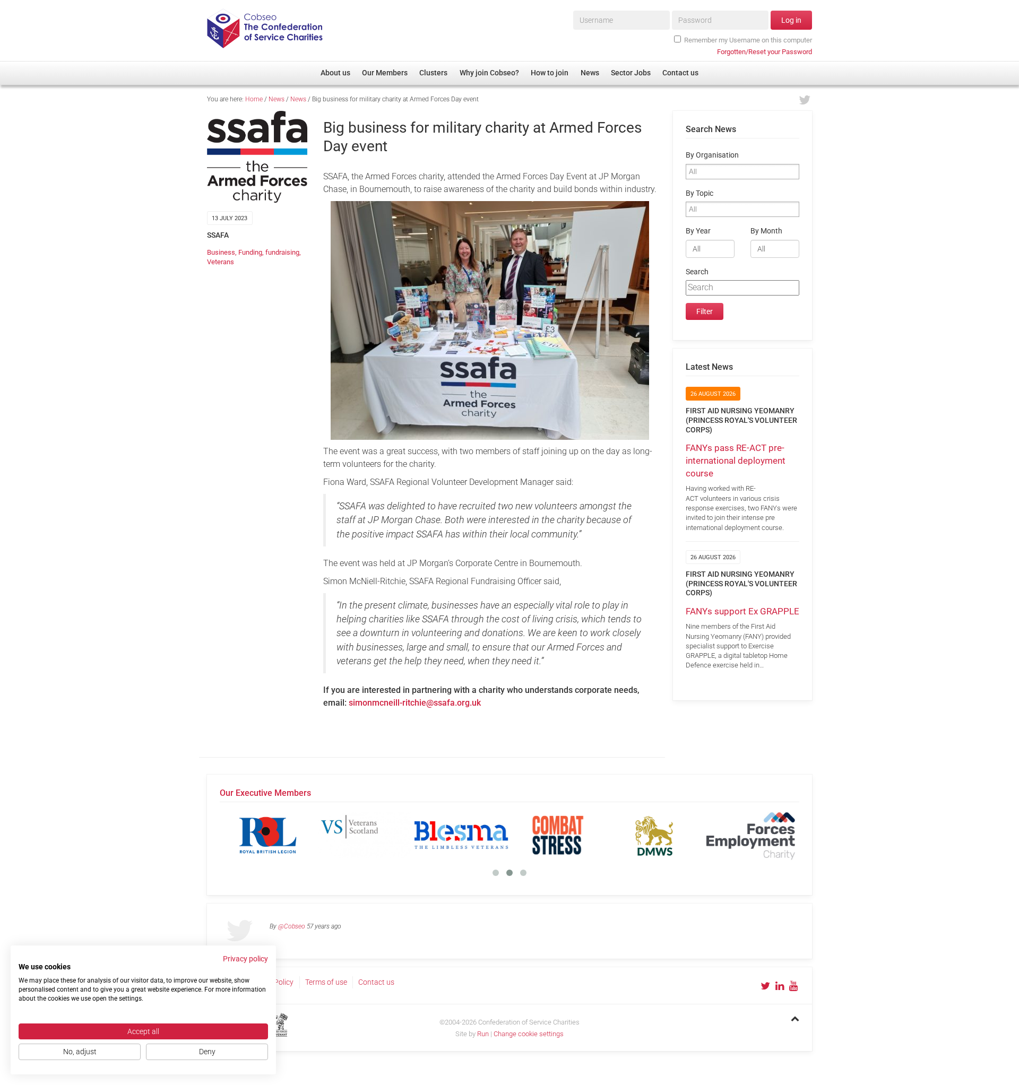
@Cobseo (291, 926)
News (276, 99)
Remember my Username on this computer (748, 40)
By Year (698, 231)
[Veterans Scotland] (364, 835)
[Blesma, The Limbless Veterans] (461, 835)
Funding (250, 252)
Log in (791, 20)
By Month (766, 231)
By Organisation (712, 155)
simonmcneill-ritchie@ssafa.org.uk (415, 703)
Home (254, 99)
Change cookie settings (529, 1034)
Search (697, 271)
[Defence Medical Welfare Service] (654, 835)
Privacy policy (245, 958)
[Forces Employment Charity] (751, 835)
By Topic (699, 193)
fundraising (282, 252)
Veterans (220, 262)
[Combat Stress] (558, 835)
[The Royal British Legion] (268, 835)
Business (221, 252)
